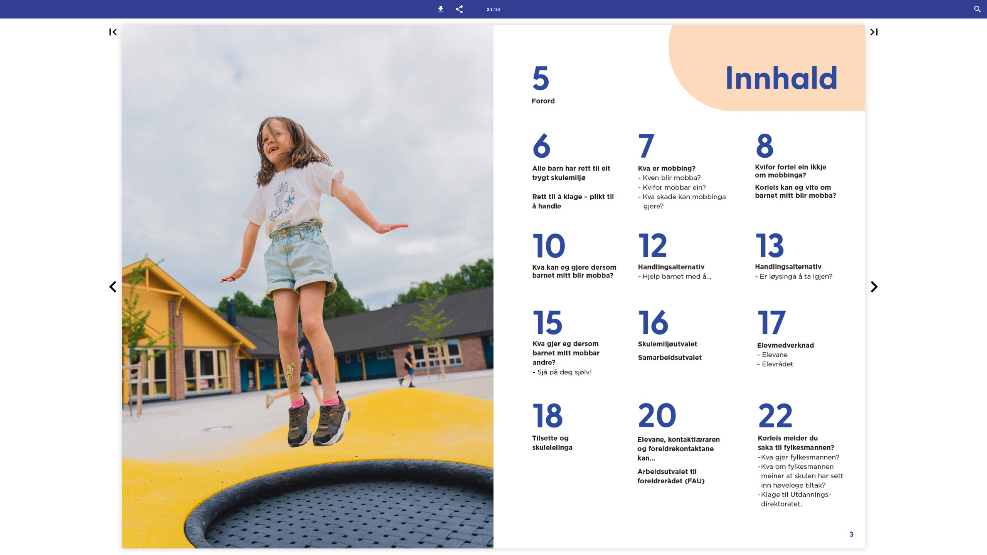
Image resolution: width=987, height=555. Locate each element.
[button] (440, 9)
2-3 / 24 (493, 9)
